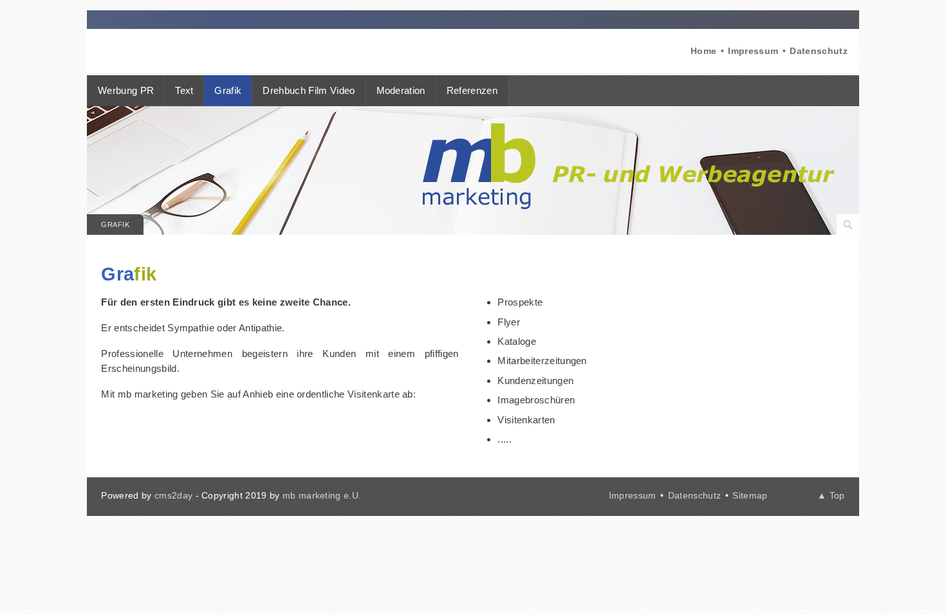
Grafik (115, 224)
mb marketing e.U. (322, 495)
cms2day (173, 495)
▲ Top (831, 495)
